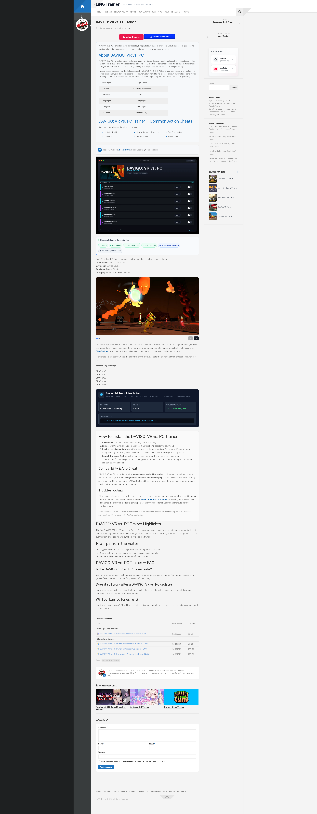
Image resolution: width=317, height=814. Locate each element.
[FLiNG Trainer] (82, 6)
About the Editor (173, 12)
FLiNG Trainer (106, 4)
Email (152, 744)
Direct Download (161, 37)
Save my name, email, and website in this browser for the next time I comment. (133, 761)
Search (211, 84)
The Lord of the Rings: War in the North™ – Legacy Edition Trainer (223, 129)
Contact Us (144, 12)
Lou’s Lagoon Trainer (217, 115)
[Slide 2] (99, 338)
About (133, 12)
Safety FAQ (157, 12)
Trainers (107, 12)
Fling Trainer (102, 351)
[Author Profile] (82, 24)
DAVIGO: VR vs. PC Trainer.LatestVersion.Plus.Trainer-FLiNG (124, 654)
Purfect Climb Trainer (174, 707)
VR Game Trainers (110, 28)
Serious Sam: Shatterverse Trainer (222, 112)
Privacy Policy (121, 12)
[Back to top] (167, 797)
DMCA (186, 12)
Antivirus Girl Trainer (139, 707)
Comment (102, 727)
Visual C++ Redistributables (153, 499)
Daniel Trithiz (125, 150)
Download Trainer (131, 37)
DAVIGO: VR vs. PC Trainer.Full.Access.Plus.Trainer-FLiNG (123, 634)
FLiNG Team (213, 126)
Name (101, 744)
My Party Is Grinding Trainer (219, 101)
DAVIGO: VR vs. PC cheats (110, 660)
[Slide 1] (97, 338)
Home (98, 12)
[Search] (239, 12)
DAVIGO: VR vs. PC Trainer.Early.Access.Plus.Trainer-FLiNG (124, 644)
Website (101, 752)
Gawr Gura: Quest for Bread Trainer (222, 109)
